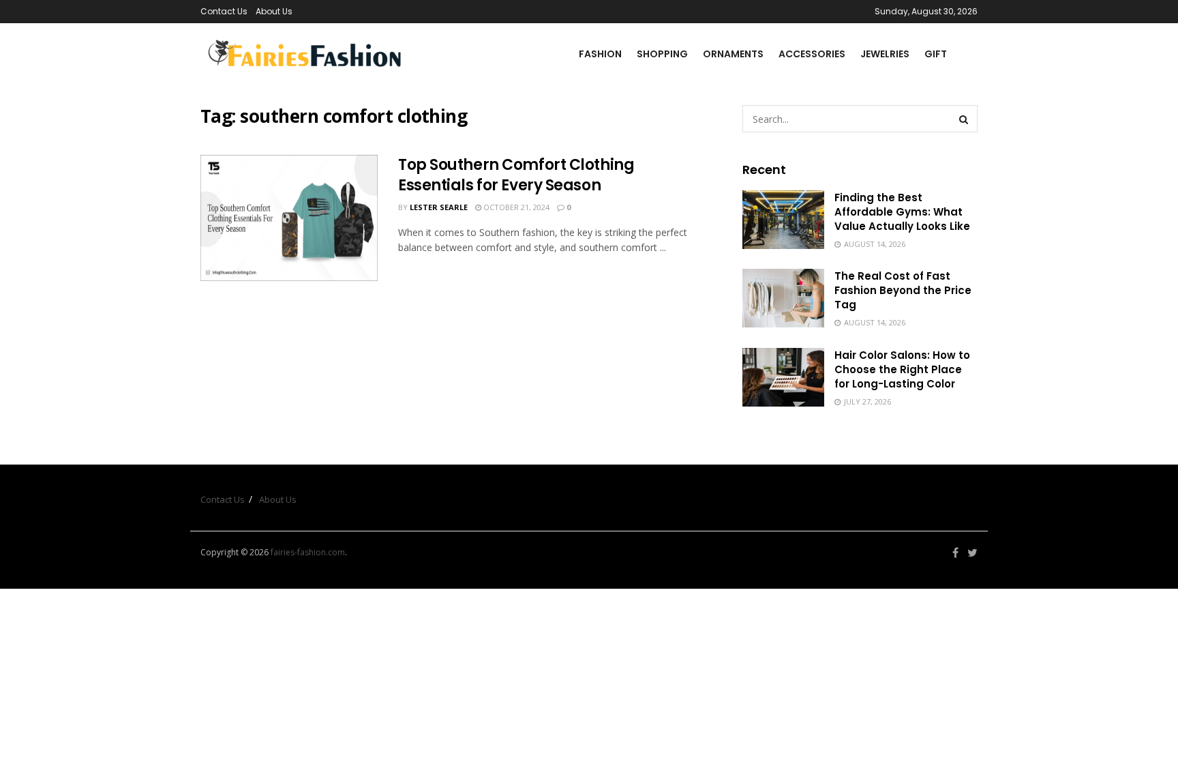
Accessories (812, 54)
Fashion (600, 54)
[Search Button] (964, 118)
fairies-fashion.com (308, 552)
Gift (935, 54)
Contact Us (223, 11)
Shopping (662, 54)
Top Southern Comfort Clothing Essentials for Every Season (516, 175)
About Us (274, 11)
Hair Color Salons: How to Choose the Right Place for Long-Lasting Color (902, 369)
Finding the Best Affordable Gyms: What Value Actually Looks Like (902, 211)
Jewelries (884, 54)
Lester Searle (439, 207)
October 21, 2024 (515, 207)
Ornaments (733, 54)
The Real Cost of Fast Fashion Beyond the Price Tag (902, 290)
